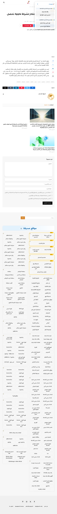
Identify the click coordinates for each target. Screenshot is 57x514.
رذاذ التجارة (36, 316)
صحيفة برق (36, 263)
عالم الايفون (48, 293)
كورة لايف (21, 373)
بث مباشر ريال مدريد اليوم (9, 312)
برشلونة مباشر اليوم (9, 323)
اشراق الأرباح (36, 329)
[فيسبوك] (53, 60)
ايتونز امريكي (36, 386)
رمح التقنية (48, 316)
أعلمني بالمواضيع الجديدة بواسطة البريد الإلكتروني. (39, 198)
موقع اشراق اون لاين (36, 267)
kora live (9, 369)
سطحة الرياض (21, 271)
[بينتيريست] (53, 72)
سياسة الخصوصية (19, 506)
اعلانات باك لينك (36, 485)
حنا (48, 453)
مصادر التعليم (35, 362)
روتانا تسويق (48, 306)
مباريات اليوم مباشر (21, 238)
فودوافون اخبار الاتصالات (48, 348)
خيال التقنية (48, 286)
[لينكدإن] (53, 68)
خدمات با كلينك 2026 (36, 476)
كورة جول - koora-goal (21, 343)
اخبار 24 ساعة (35, 370)
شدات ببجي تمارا (36, 379)
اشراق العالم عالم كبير (35, 352)
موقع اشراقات (47, 267)
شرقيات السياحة (36, 326)
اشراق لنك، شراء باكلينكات (48, 343)
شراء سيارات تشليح (21, 292)
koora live (9, 347)
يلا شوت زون (21, 442)
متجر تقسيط (36, 397)
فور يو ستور (36, 404)
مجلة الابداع (36, 306)
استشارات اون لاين (35, 309)
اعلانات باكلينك (41, 489)
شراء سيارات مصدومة (9, 298)
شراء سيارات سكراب (9, 288)
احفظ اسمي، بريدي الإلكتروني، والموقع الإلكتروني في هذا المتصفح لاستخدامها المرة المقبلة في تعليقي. (28, 192)
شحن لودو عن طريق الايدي (35, 433)
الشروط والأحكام (29, 506)
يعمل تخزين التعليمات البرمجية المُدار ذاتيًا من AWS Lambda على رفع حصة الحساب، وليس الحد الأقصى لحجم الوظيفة (42, 126)
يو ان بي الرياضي (36, 366)
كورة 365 (21, 308)
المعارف (48, 313)
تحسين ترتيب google (35, 250)
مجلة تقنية (48, 366)
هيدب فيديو (36, 313)
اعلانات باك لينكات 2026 (15, 432)
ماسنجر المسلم (42, 257)
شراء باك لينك (47, 335)
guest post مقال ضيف (47, 468)
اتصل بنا (11, 506)
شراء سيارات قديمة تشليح (15, 302)
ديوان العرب (36, 481)
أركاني (47, 323)
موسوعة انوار (48, 329)
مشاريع (48, 485)
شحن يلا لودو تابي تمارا (35, 413)
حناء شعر (35, 448)
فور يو (35, 422)
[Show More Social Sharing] (20, 25)
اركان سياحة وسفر (41, 272)
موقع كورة (15, 395)
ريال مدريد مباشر (21, 242)
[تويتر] (53, 64)
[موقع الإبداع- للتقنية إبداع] (28, 2)
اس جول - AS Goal (9, 362)
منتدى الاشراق (47, 357)
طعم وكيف (48, 319)
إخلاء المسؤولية (38, 506)
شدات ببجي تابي (36, 383)
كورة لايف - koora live (21, 416)
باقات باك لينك (35, 339)
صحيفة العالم (35, 373)
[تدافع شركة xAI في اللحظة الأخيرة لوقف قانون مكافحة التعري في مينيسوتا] (15, 115)
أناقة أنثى (35, 299)
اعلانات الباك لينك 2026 (35, 357)
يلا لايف (15, 317)
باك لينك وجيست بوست (47, 362)
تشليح (21, 288)
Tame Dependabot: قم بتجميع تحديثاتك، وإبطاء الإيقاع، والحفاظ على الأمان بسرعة (43, 149)
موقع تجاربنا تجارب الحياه (48, 481)
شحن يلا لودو (48, 432)
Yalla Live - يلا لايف (9, 353)
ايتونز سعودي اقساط (48, 390)
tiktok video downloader (9, 457)
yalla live (15, 331)
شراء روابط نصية (48, 339)
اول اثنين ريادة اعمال (47, 236)
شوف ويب (35, 286)
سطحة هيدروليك (9, 274)
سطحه (9, 271)
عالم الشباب (42, 243)
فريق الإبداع (42, 94)
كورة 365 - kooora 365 (21, 362)
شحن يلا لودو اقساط (36, 390)
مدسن (35, 303)
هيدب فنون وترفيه (47, 373)
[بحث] (4, 2)
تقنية (35, 347)
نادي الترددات (48, 309)
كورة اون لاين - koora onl (21, 357)
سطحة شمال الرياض (21, 278)
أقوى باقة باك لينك (48, 476)
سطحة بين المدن (21, 274)
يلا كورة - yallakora (9, 357)
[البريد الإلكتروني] (53, 76)
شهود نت (35, 319)
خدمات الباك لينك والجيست (47, 463)
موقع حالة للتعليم (47, 370)
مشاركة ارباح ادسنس (36, 236)
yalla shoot (9, 235)
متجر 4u (48, 407)
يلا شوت (21, 235)
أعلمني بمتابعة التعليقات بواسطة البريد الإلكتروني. (40, 195)
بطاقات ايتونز (35, 437)
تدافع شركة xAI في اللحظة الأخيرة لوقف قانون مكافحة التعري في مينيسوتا (15, 125)
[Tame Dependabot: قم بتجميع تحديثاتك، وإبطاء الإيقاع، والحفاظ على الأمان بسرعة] (42, 139)
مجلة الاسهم (48, 289)
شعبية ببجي (48, 437)
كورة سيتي (9, 308)
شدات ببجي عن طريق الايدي (35, 408)
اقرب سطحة (9, 283)
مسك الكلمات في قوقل (47, 278)
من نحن (46, 506)
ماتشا (35, 453)
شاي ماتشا (47, 456)
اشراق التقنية (35, 278)
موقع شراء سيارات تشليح (9, 293)
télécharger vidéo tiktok (15, 461)
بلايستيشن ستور (48, 440)
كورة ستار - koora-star (9, 338)
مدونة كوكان (36, 293)
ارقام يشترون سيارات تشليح (21, 298)
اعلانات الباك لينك (35, 342)
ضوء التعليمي (47, 263)
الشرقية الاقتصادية (35, 289)
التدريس (48, 352)
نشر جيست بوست (35, 463)
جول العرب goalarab (21, 312)
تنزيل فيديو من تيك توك (21, 452)
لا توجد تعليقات (32, 21)
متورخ (47, 303)
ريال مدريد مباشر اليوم (21, 323)
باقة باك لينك (47, 249)
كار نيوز (36, 296)
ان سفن (48, 283)
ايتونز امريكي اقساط (36, 418)
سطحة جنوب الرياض (21, 283)
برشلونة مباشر (9, 238)
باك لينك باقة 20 (48, 472)
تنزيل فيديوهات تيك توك (21, 457)
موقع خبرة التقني (47, 299)
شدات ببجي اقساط (47, 379)
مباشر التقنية (35, 323)
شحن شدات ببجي (47, 427)
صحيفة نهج (48, 296)
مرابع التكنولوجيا (36, 283)
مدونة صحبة (48, 326)
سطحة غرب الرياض (9, 278)
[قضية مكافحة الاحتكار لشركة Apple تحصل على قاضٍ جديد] (28, 41)
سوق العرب (36, 468)
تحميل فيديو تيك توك (9, 452)
